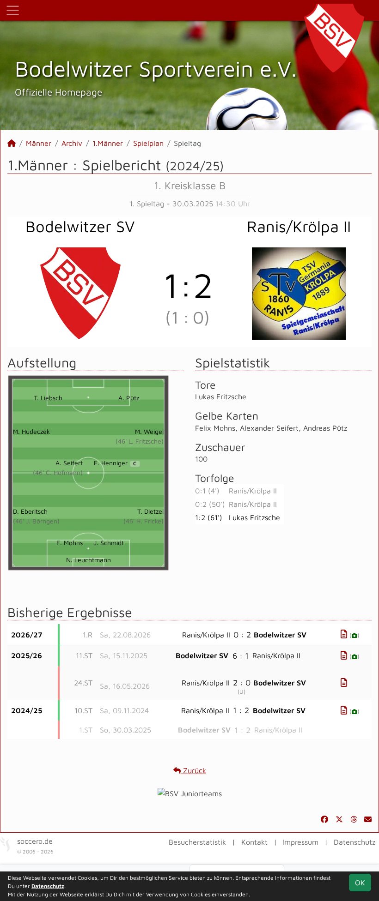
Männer (38, 143)
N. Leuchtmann (88, 560)
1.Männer (107, 143)
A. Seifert (69, 463)
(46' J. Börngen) (36, 521)
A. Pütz (128, 398)
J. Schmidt (109, 543)
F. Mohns (69, 543)
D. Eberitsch (30, 511)
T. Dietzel (150, 511)
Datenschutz (354, 842)
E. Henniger (115, 463)
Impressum (300, 842)
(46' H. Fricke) (143, 521)
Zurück (193, 770)
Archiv (71, 143)
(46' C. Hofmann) (58, 472)
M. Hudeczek (31, 431)
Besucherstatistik (197, 842)
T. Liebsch (48, 398)
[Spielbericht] (344, 634)
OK (360, 882)
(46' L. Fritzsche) (140, 441)
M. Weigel (149, 431)
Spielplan (148, 143)
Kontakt (254, 842)
